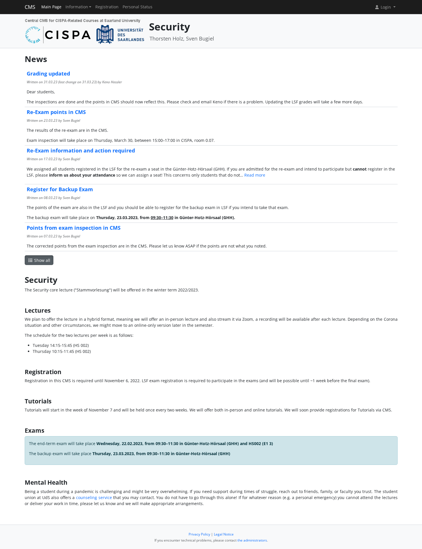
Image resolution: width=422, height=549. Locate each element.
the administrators (252, 540)
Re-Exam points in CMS (56, 112)
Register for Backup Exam (60, 189)
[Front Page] (85, 30)
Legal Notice (224, 534)
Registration (107, 7)
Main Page (51, 7)
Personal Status (137, 7)
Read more (254, 175)
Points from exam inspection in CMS (74, 227)
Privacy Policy (199, 534)
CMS (30, 6)
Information (76, 7)
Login (386, 7)
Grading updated (48, 73)
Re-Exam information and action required (81, 150)
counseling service (94, 497)
